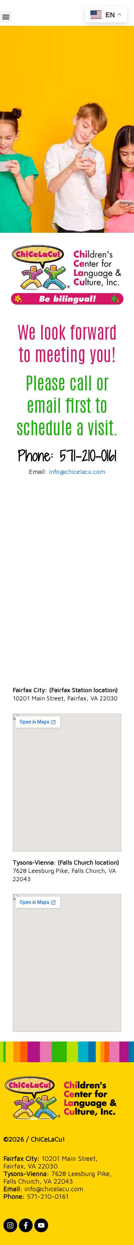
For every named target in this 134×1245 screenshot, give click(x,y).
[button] (5, 16)
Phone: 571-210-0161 (67, 456)
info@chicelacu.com (77, 471)
